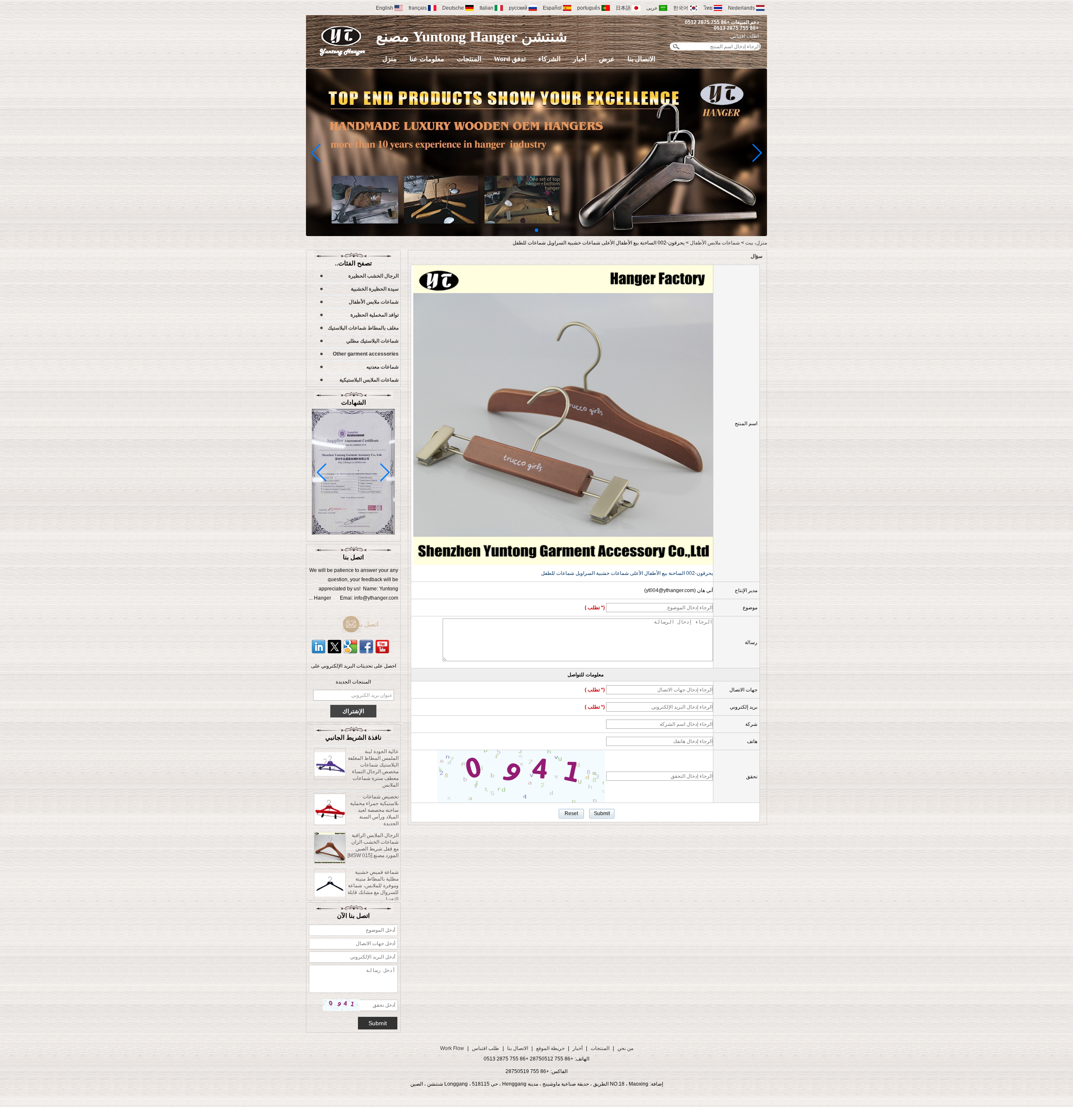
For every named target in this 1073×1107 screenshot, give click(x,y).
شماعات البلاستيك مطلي (372, 341)
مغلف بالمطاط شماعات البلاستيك (363, 328)
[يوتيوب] (382, 646)
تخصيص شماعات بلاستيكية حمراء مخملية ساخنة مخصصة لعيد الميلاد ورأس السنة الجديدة (374, 790)
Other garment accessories (366, 354)
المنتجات (469, 58)
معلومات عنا (427, 58)
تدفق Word (510, 58)
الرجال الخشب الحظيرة (373, 276)
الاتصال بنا (641, 58)
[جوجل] (350, 646)
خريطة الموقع (550, 1048)
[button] (536, 230)
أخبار (579, 58)
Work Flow (452, 1048)
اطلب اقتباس (744, 36)
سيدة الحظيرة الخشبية (375, 289)
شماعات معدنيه (382, 367)
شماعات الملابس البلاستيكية (369, 380)
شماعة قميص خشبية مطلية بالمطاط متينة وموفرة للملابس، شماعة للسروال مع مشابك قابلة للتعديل (373, 866)
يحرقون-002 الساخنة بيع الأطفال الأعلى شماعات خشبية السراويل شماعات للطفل (627, 573)
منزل (389, 58)
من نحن (625, 1048)
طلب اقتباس (485, 1048)
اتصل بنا (367, 624)
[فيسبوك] (366, 646)
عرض (607, 58)
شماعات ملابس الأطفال (715, 243)
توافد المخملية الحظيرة (374, 315)
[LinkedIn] (318, 646)
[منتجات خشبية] (536, 234)
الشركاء (549, 58)
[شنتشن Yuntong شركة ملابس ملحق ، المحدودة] (343, 41)
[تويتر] (334, 646)
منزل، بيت (756, 243)
